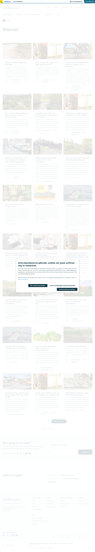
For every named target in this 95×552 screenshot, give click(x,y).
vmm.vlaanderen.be (18, 1)
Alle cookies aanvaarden (37, 285)
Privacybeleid (24, 279)
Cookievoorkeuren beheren (67, 289)
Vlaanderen (7, 1)
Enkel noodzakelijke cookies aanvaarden (62, 285)
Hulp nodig (88, 1)
